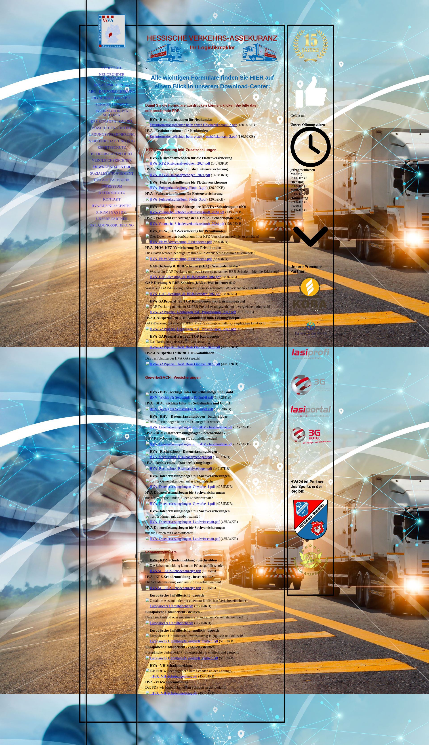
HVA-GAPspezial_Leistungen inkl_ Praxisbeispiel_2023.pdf (193, 312)
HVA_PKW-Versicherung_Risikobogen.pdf (181, 242)
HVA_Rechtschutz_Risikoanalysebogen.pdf (181, 457)
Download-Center (111, 167)
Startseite (111, 68)
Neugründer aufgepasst (111, 76)
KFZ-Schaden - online (112, 121)
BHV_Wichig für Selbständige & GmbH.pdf (181, 397)
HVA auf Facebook (112, 180)
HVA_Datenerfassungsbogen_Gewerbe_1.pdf (182, 487)
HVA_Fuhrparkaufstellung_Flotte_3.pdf (178, 188)
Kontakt (112, 199)
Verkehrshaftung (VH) (112, 141)
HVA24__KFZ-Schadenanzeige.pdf (175, 571)
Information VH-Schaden (112, 113)
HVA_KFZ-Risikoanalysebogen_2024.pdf (180, 163)
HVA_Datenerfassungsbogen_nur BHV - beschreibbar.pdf (191, 427)
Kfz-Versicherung (112, 85)
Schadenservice (112, 104)
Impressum (111, 186)
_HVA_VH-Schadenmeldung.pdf (173, 676)
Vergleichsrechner (112, 160)
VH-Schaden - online (112, 128)
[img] (111, 31)
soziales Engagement (112, 173)
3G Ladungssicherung (112, 225)
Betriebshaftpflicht (111, 154)
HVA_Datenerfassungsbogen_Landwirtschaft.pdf (185, 522)
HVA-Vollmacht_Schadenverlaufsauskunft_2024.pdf (187, 212)
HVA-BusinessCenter (112, 206)
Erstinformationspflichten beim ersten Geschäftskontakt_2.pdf (193, 125)
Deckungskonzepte (111, 98)
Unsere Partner (112, 219)
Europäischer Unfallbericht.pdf (171, 606)
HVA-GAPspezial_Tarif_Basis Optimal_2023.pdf (185, 347)
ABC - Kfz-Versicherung (111, 91)
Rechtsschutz (112, 147)
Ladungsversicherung (112, 134)
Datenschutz (112, 193)
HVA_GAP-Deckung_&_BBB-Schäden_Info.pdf (185, 277)
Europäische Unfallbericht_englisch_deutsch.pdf (184, 641)
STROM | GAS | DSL (112, 212)
